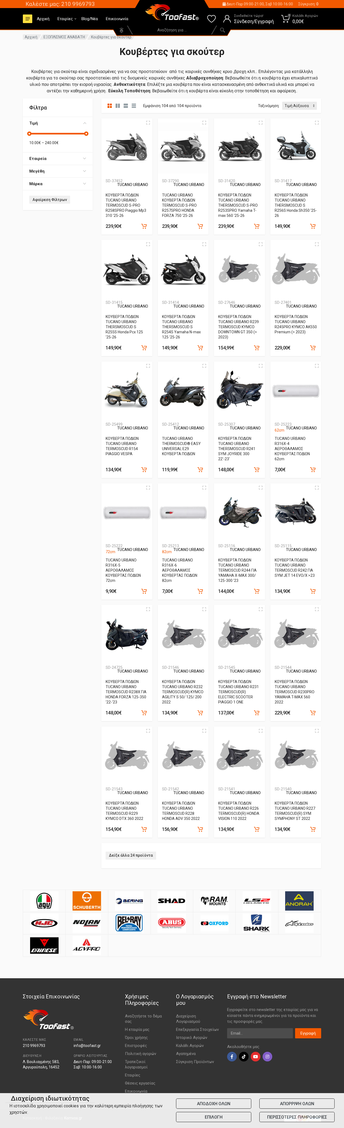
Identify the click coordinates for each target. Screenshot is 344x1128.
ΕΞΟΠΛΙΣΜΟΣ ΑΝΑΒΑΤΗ (64, 37)
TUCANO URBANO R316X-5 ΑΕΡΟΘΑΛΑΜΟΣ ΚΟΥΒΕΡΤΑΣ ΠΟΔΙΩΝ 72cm (123, 570)
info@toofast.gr (87, 1045)
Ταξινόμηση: (269, 105)
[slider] (29, 134)
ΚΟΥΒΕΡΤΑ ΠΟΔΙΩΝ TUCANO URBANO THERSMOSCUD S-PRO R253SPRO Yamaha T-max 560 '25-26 (238, 205)
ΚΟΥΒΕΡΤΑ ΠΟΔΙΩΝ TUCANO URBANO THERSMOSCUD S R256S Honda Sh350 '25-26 (296, 205)
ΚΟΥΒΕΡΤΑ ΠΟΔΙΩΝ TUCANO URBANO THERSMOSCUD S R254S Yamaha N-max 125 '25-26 (181, 327)
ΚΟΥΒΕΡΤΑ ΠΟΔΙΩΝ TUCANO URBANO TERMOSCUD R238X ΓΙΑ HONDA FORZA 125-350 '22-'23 (126, 692)
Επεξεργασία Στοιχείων (197, 1029)
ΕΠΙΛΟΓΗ (214, 1117)
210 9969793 (34, 1045)
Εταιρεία (37, 158)
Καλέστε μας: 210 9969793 (60, 4)
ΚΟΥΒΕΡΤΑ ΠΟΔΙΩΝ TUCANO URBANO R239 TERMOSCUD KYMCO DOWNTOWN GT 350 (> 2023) (238, 327)
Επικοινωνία (117, 18)
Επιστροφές (136, 1045)
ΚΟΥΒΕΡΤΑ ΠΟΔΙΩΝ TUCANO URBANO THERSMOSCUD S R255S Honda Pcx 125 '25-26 (124, 327)
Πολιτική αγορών (140, 1053)
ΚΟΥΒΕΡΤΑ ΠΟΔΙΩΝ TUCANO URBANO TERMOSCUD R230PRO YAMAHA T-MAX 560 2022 (294, 692)
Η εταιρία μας (137, 1029)
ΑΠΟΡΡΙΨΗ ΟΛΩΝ (297, 1103)
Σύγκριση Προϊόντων (195, 1061)
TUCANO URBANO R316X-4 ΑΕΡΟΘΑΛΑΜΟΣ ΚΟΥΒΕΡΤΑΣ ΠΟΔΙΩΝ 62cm (292, 448)
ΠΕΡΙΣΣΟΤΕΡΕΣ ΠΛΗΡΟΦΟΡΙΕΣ (297, 1117)
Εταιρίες (65, 18)
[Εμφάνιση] (313, 469)
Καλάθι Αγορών (190, 1045)
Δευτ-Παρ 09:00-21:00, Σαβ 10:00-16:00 (259, 4)
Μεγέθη (37, 171)
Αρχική (43, 18)
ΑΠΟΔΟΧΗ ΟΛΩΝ (213, 1103)
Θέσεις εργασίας (140, 1083)
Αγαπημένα (186, 1053)
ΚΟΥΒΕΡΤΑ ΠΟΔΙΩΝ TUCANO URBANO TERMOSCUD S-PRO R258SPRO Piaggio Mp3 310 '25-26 (126, 205)
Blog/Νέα (89, 18)
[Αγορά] (144, 226)
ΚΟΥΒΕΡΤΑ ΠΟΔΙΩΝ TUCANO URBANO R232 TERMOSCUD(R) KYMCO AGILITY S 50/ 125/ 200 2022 (182, 692)
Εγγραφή (308, 1033)
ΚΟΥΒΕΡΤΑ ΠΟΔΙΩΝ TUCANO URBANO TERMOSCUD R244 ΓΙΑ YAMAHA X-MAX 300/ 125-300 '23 (237, 570)
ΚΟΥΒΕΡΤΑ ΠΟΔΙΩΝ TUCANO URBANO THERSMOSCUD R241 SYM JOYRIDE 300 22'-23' (236, 448)
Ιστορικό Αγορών (191, 1037)
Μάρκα (35, 183)
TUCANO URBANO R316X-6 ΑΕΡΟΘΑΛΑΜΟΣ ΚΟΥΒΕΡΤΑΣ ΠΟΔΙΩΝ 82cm (179, 570)
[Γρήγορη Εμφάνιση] (148, 122)
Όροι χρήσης (136, 1037)
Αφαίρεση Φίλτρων (50, 200)
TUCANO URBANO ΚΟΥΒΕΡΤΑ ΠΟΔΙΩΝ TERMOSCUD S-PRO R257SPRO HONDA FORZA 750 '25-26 (179, 205)
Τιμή (33, 123)
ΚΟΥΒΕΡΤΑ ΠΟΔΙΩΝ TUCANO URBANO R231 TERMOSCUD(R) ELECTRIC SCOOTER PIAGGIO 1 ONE (238, 692)
